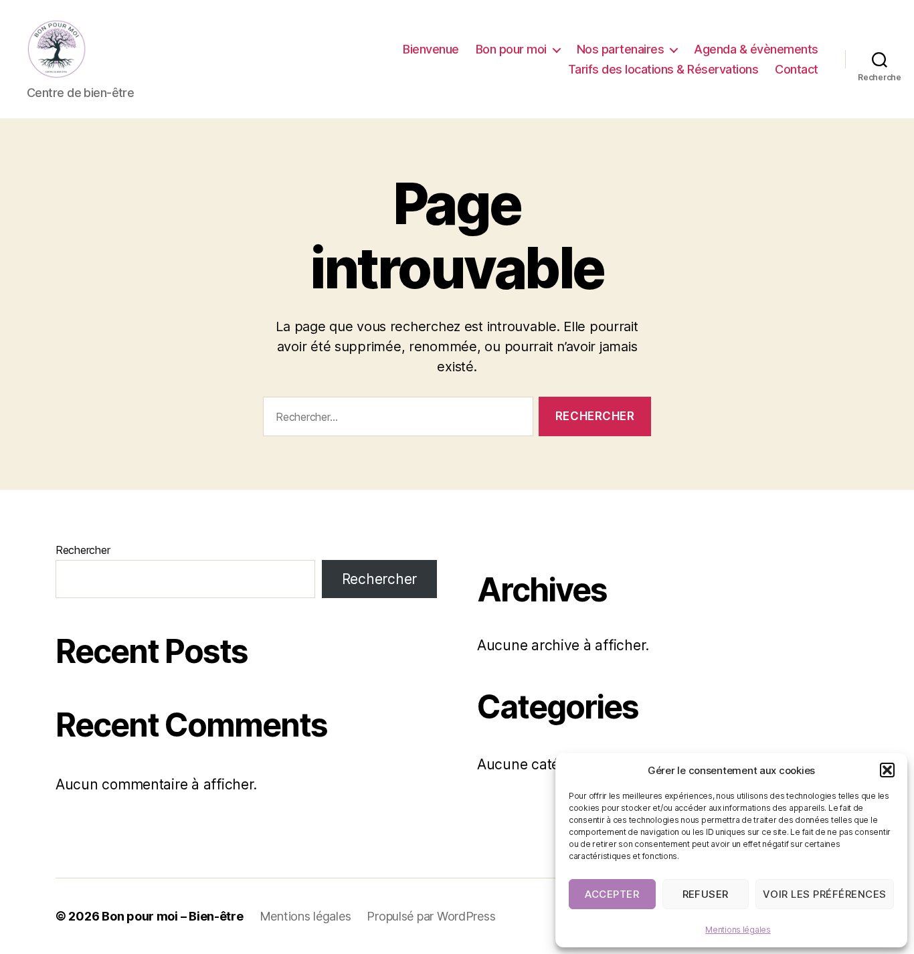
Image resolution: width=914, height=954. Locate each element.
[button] (887, 770)
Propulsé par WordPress (431, 916)
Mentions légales (738, 930)
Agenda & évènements (756, 49)
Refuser (705, 894)
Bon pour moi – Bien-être (173, 916)
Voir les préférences (825, 894)
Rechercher (83, 550)
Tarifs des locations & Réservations (663, 69)
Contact (796, 69)
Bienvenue (431, 49)
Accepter (612, 894)
